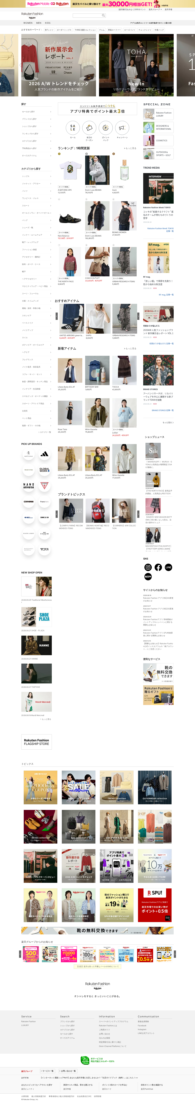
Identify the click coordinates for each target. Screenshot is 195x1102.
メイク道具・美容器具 (31, 367)
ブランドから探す (29, 119)
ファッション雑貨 (29, 249)
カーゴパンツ (129, 30)
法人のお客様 (104, 1038)
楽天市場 (168, 9)
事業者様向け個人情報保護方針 (61, 1096)
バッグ (25, 220)
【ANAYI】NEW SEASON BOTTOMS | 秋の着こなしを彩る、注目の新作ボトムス (158, 520)
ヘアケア (25, 352)
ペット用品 (26, 418)
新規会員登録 (143, 1021)
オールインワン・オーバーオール (36, 213)
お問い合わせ (104, 1034)
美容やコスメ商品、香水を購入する (78, 1085)
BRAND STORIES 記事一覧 (163, 410)
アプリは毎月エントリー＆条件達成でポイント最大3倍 (151, 23)
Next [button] (173, 65)
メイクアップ (27, 330)
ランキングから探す (30, 133)
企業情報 (25, 1096)
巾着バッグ (159, 30)
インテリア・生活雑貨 (31, 389)
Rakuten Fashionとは (108, 1025)
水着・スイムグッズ (30, 301)
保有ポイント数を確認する (152, 1085)
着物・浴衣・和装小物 (31, 308)
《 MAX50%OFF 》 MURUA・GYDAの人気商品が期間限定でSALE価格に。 (158, 464)
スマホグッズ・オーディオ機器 (35, 396)
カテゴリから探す (29, 141)
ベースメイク (27, 323)
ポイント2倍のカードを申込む (114, 1085)
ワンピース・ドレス (30, 198)
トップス (25, 176)
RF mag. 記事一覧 (166, 294)
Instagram (142, 1029)
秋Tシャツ (49, 30)
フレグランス (27, 359)
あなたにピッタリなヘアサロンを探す (36, 1085)
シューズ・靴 (27, 227)
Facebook (142, 1025)
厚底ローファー (114, 30)
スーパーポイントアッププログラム (113, 1021)
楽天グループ (154, 9)
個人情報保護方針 (38, 1096)
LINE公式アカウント (146, 1033)
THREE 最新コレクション (85, 30)
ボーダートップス (64, 30)
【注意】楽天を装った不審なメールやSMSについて (97, 966)
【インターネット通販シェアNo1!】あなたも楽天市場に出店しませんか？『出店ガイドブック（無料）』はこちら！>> (89, 1077)
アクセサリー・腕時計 (31, 257)
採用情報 (97, 1096)
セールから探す (28, 111)
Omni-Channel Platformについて (112, 1046)
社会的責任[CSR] (84, 1096)
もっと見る (46, 719)
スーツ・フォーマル (30, 293)
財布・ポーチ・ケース (31, 264)
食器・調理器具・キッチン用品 (35, 381)
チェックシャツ (144, 30)
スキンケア (26, 315)
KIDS (48, 23)
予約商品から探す (29, 148)
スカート (25, 205)
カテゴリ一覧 (45, 432)
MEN (38, 23)
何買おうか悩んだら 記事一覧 (161, 343)
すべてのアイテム (29, 155)
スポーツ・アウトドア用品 (33, 403)
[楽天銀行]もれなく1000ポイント (132, 9)
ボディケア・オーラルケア (33, 345)
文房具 (25, 411)
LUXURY (25, 1025)
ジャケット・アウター (31, 183)
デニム (102, 30)
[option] (59, 65)
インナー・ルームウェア (32, 235)
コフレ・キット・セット (32, 374)
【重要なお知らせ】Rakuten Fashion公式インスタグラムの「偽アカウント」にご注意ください (158, 646)
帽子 (24, 271)
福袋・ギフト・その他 (31, 425)
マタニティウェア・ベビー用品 (35, 286)
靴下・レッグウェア (30, 242)
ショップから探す (29, 126)
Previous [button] (21, 65)
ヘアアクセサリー (29, 279)
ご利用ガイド (104, 1030)
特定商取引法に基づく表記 (110, 1042)
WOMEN (28, 23)
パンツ (25, 191)
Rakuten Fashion (45, 15)
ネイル (25, 337)
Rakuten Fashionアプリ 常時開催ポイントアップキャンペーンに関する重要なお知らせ (158, 622)
